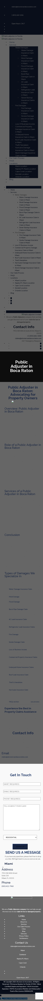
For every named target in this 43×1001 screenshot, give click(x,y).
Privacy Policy (23, 936)
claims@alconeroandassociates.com (15, 757)
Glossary (24, 934)
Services (24, 924)
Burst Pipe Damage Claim (18, 609)
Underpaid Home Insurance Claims (21, 667)
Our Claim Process (23, 926)
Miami (23, 950)
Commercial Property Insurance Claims (23, 657)
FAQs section (14, 702)
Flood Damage (14, 602)
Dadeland (22, 954)
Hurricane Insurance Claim (18, 690)
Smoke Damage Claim (17, 642)
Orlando (22, 967)
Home (24, 919)
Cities (24, 929)
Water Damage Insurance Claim (20, 589)
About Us (23, 922)
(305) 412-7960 (8, 886)
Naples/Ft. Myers (23, 959)
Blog (23, 931)
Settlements (23, 938)
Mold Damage (14, 597)
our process (35, 702)
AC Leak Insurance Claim (18, 619)
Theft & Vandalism (15, 682)
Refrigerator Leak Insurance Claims (22, 627)
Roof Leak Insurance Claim (18, 675)
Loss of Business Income (18, 649)
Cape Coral (22, 963)
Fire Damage (13, 634)
